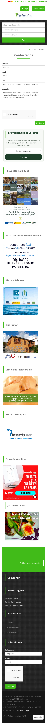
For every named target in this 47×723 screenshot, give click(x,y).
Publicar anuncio (38, 9)
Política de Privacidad (13, 602)
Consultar (23, 157)
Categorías (9, 650)
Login (26, 9)
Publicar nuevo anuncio (30, 563)
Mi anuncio (32, 1)
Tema (4, 80)
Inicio (29, 49)
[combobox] (23, 29)
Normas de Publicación (14, 605)
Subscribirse (10, 686)
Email (4, 72)
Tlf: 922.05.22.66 (19, 1)
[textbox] (11, 30)
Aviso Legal (24, 710)
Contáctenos (40, 123)
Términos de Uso (11, 598)
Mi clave (42, 1)
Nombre (5, 64)
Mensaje (5, 89)
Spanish (38, 717)
